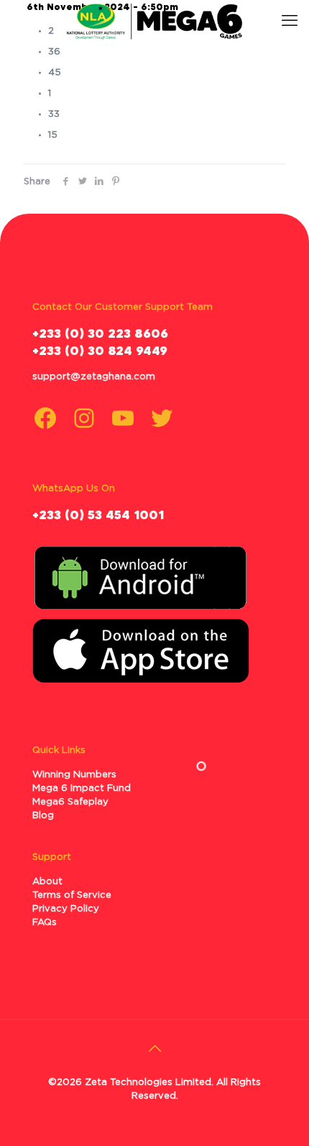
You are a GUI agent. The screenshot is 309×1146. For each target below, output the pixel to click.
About (47, 882)
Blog (43, 816)
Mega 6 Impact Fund (81, 788)
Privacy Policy (65, 909)
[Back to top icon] (154, 1049)
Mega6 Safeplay (70, 802)
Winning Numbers (74, 775)
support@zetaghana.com (93, 377)
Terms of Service (71, 895)
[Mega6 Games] (154, 21)
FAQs (44, 923)
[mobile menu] (289, 21)
